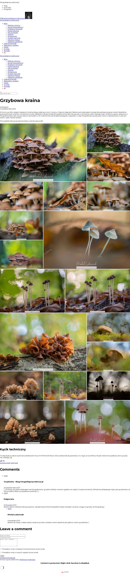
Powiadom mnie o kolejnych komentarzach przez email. (23, 549)
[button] (43, 152)
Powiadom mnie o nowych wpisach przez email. (20, 552)
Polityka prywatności (27, 560)
